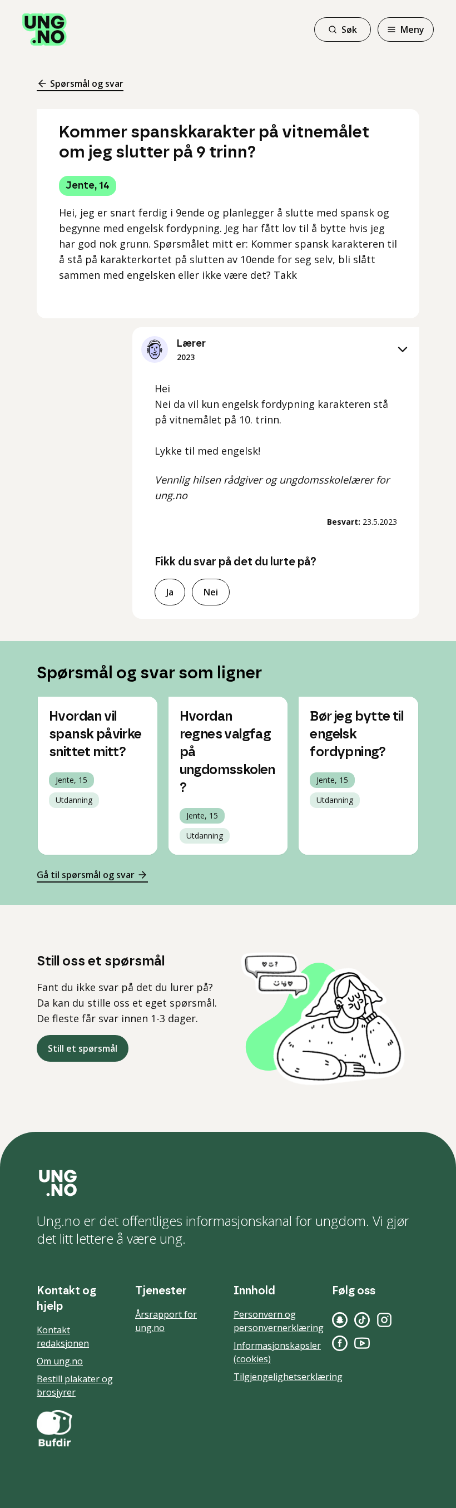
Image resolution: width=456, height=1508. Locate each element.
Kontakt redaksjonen (63, 1336)
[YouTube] (362, 1343)
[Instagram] (384, 1320)
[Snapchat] (340, 1320)
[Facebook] (340, 1343)
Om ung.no (60, 1361)
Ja (170, 592)
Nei (211, 592)
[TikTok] (362, 1320)
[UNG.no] (228, 1183)
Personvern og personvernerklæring (279, 1321)
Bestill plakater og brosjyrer (75, 1385)
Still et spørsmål (82, 1048)
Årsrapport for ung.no (166, 1321)
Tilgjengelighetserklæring (288, 1377)
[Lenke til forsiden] (44, 29)
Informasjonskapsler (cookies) (277, 1352)
